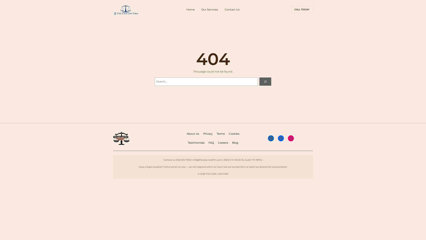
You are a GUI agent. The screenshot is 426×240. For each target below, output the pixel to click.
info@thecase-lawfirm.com (207, 159)
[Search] (265, 82)
